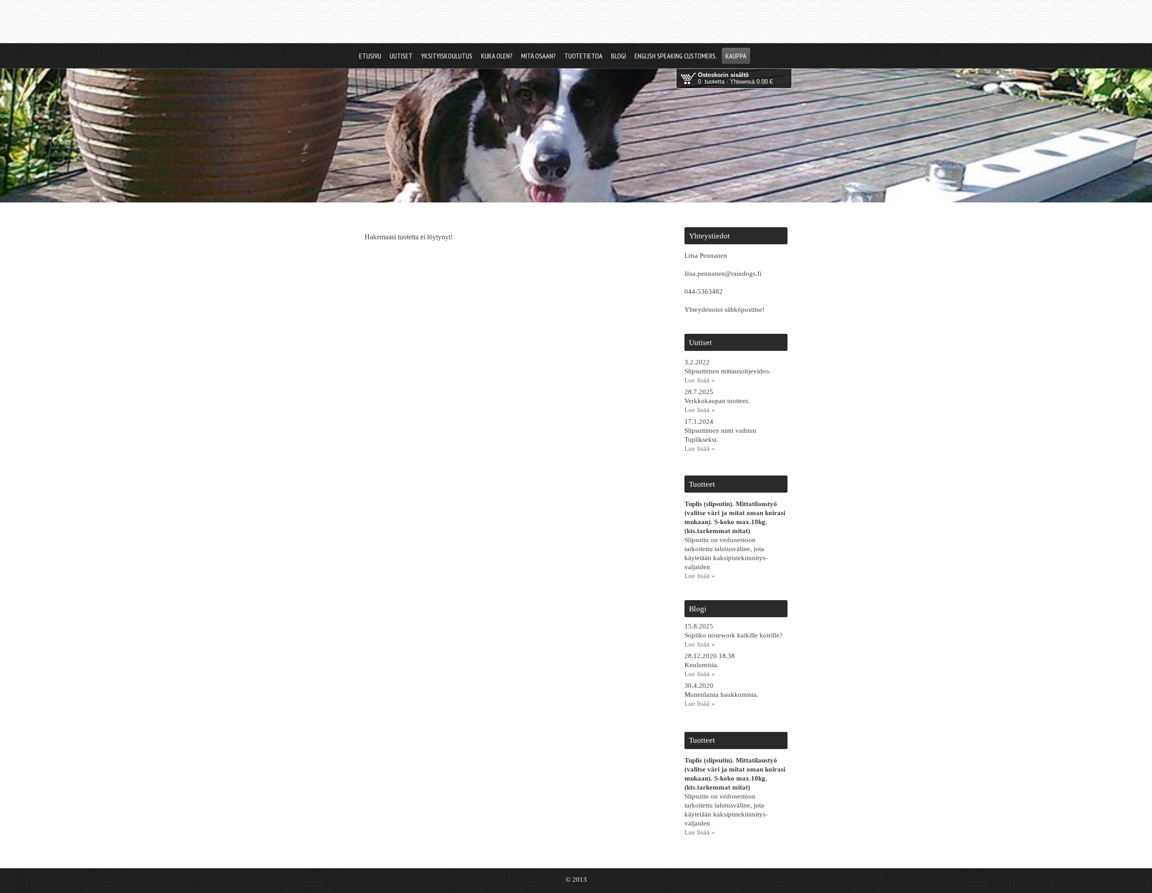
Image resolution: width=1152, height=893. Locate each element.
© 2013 (576, 879)
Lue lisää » (699, 380)
